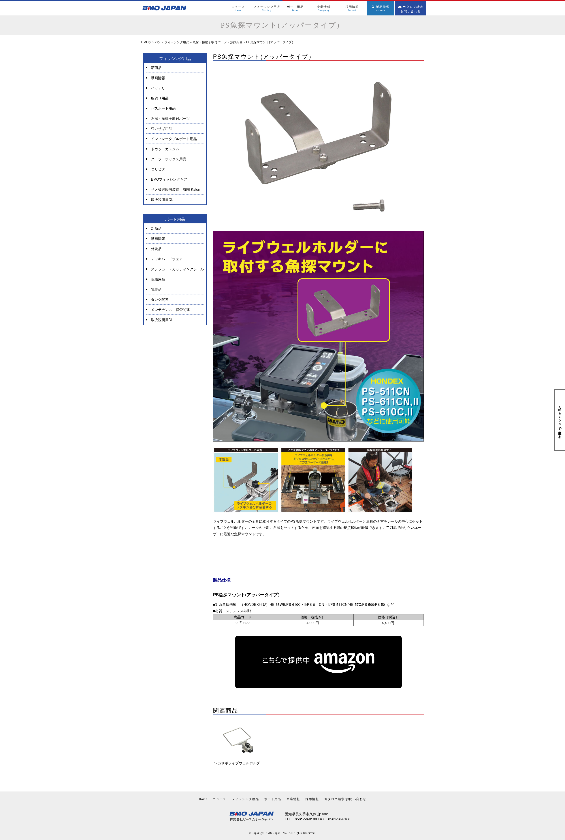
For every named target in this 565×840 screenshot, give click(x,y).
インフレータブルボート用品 (174, 138)
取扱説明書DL (162, 199)
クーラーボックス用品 (168, 158)
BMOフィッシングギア (169, 179)
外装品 (156, 248)
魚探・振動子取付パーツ (170, 118)
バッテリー (160, 87)
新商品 (156, 67)
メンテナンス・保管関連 (170, 309)
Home (203, 799)
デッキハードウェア (167, 258)
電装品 (156, 289)
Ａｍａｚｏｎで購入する (560, 420)
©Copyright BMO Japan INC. (268, 832)
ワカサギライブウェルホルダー (237, 765)
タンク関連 (160, 299)
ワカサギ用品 (161, 128)
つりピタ (158, 169)
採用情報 (312, 799)
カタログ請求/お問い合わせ (345, 799)
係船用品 (158, 279)
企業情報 (293, 799)
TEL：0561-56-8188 (301, 818)
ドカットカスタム (165, 148)
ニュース (219, 799)
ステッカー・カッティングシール (177, 268)
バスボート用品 (163, 108)
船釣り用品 (160, 98)
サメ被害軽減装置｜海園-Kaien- (176, 189)
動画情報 (158, 77)
